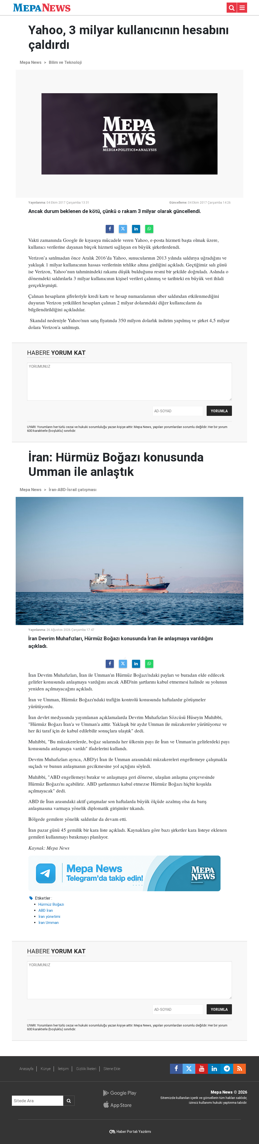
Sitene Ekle (112, 1069)
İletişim (63, 1069)
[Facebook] (110, 229)
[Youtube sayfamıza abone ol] (201, 1069)
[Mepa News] (42, 7)
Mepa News (30, 62)
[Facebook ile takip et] (176, 1069)
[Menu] (242, 8)
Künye (46, 1069)
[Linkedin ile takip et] (214, 1069)
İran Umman (48, 922)
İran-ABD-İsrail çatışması (72, 489)
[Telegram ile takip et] (227, 1069)
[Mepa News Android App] (119, 1093)
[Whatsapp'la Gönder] (149, 229)
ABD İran (45, 910)
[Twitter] (123, 229)
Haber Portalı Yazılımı (134, 1132)
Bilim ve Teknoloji (65, 62)
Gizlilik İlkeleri (86, 1069)
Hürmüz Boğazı (51, 904)
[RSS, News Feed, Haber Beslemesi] (239, 1069)
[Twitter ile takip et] (189, 1069)
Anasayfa (26, 1069)
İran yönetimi (49, 916)
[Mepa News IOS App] (119, 1104)
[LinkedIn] (136, 229)
